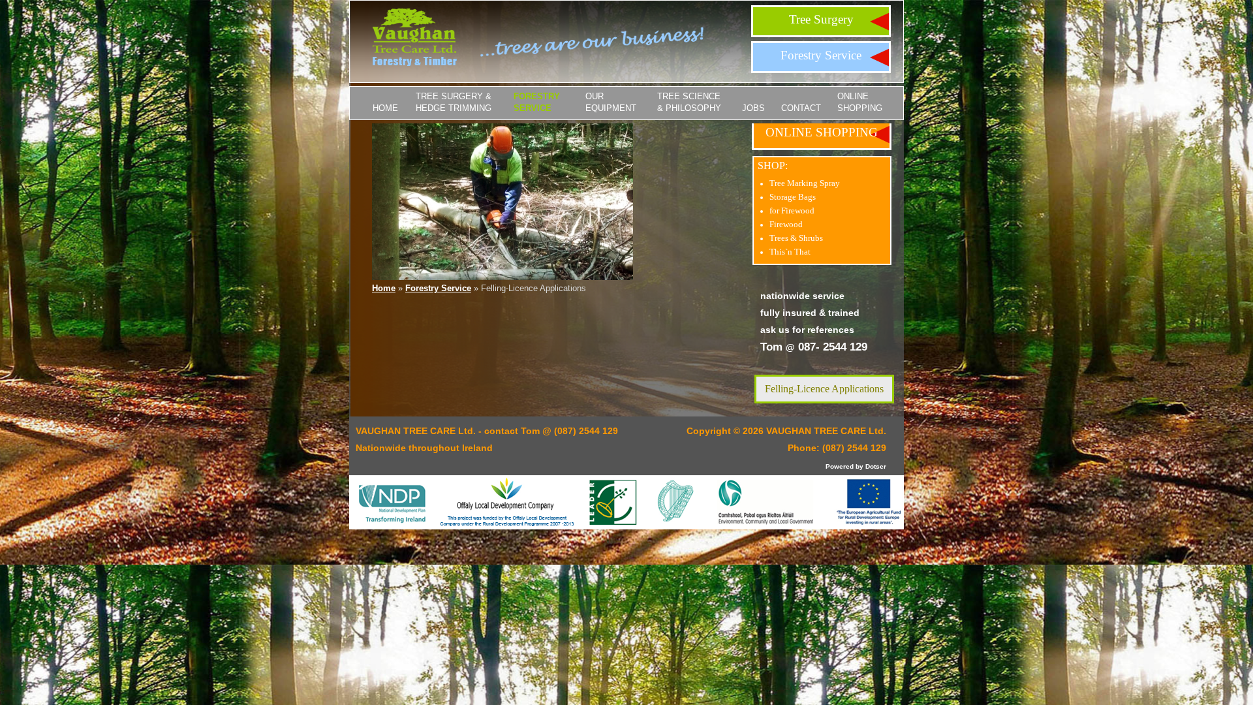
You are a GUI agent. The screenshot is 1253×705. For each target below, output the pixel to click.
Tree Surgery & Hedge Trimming (453, 102)
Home (385, 108)
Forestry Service (821, 55)
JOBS (753, 108)
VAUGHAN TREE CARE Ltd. (826, 431)
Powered (840, 466)
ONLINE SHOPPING (859, 102)
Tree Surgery (821, 19)
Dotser (875, 466)
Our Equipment (610, 102)
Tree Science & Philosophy (689, 102)
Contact (801, 108)
